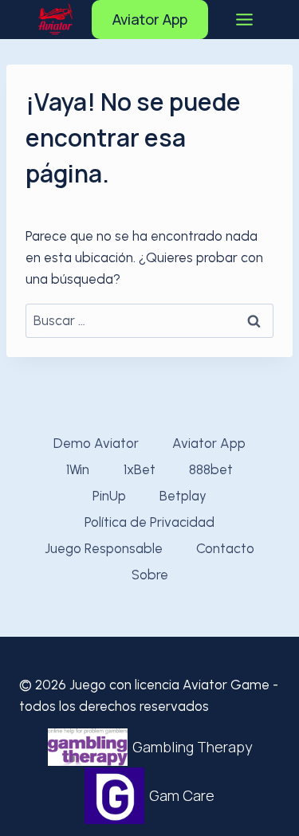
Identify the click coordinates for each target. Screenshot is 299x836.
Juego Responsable (104, 548)
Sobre (150, 575)
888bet (211, 469)
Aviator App (149, 19)
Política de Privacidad (149, 522)
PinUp (109, 496)
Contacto (225, 548)
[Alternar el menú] (244, 19)
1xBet (139, 469)
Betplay (183, 496)
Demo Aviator (96, 443)
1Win (77, 469)
